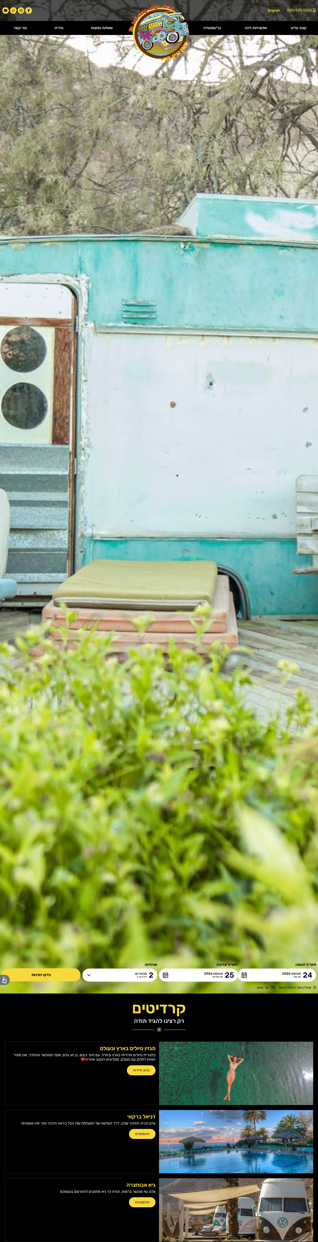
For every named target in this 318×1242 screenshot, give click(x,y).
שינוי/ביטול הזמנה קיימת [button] (295, 988)
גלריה (58, 28)
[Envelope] (5, 10)
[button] (277, 975)
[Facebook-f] (28, 10)
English (274, 10)
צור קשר (20, 28)
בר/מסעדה (212, 28)
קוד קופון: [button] (263, 988)
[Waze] (13, 10)
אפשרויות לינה (256, 28)
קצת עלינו (298, 28)
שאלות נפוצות (102, 28)
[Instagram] (21, 10)
